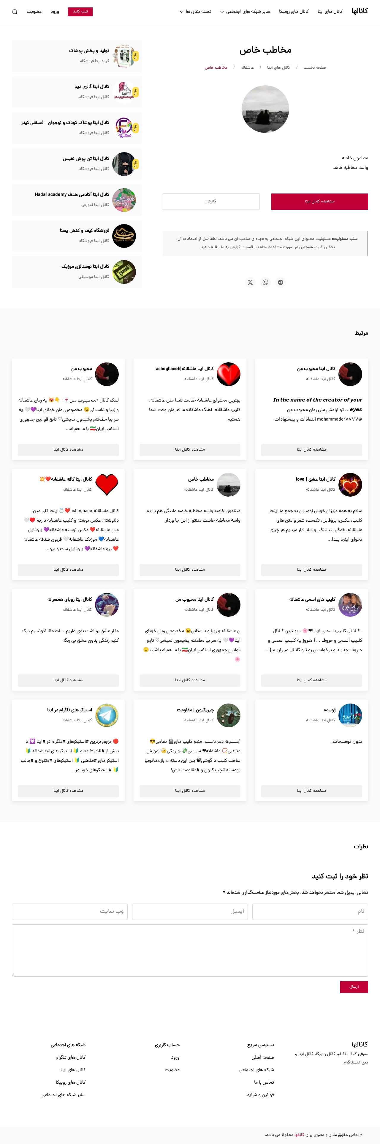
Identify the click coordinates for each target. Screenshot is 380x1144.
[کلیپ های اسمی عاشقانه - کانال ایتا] (350, 605)
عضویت (34, 11)
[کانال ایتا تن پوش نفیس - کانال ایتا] (124, 164)
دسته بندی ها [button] (198, 11)
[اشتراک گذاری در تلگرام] (280, 282)
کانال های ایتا (330, 11)
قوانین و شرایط (260, 1095)
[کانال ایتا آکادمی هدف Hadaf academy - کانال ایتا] (124, 200)
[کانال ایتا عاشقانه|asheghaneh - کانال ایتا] (228, 374)
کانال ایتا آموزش (95, 205)
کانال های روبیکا (294, 11)
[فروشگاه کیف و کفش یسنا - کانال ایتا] (124, 236)
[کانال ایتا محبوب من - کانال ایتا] (350, 374)
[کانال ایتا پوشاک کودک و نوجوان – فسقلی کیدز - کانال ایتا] (124, 128)
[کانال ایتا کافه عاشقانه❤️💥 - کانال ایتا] (107, 485)
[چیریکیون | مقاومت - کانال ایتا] (228, 715)
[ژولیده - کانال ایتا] (350, 715)
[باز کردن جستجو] (15, 12)
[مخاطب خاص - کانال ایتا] (228, 485)
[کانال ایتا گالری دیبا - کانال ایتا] (124, 92)
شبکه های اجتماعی (256, 1070)
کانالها (360, 1045)
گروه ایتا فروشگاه (94, 61)
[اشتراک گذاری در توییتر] (250, 282)
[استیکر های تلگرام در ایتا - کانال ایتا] (107, 715)
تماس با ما (264, 1082)
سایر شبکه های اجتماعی (64, 1095)
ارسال (354, 987)
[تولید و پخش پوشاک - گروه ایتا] (124, 56)
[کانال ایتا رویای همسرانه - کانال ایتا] (107, 605)
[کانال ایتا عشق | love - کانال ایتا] (350, 485)
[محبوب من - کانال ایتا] (107, 374)
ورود (54, 11)
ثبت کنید (80, 12)
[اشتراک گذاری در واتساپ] (265, 282)
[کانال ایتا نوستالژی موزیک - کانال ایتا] (124, 272)
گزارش (211, 202)
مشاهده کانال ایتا (320, 202)
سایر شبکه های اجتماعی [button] (248, 11)
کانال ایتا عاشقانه (320, 379)
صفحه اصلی (263, 1057)
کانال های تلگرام (71, 1057)
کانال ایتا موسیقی (94, 277)
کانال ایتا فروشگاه (94, 97)
